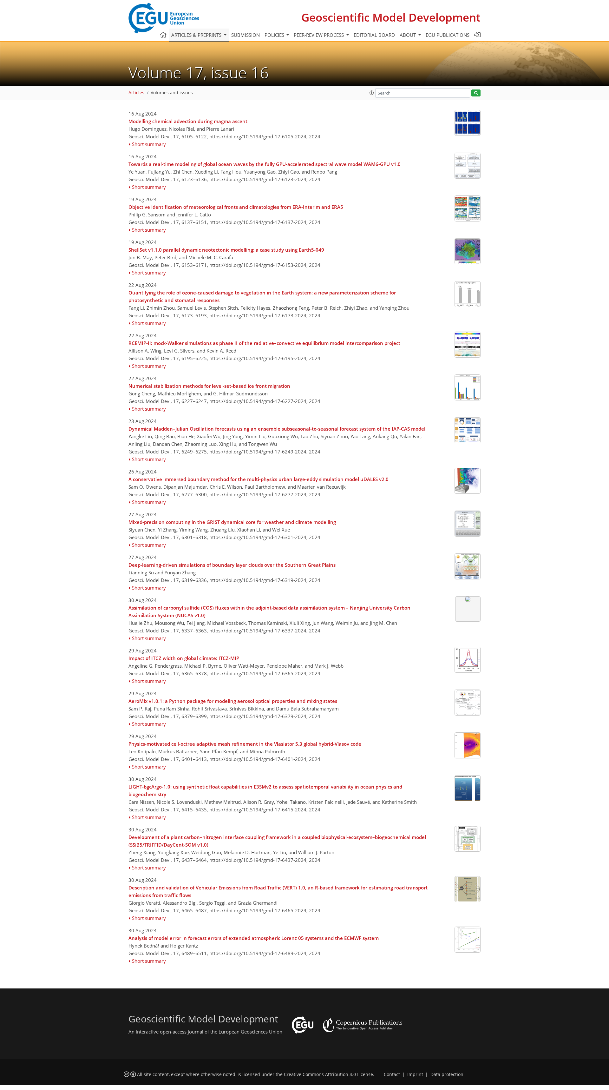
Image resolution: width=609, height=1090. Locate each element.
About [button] (408, 35)
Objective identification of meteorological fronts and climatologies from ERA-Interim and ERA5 (235, 207)
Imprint (415, 1074)
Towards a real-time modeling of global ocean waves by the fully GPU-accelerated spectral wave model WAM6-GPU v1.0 (264, 164)
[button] (372, 93)
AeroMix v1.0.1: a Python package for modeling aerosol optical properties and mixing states (232, 701)
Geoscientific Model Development (391, 17)
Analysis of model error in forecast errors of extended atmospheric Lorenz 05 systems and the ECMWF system (253, 938)
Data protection (446, 1074)
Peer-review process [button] (319, 35)
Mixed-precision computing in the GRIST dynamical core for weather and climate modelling (232, 522)
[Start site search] (476, 93)
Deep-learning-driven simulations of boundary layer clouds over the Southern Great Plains (232, 565)
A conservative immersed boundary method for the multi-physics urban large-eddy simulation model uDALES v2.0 (258, 479)
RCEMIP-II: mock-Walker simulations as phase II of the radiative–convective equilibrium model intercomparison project (264, 343)
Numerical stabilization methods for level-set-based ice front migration (209, 386)
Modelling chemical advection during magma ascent (187, 121)
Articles (136, 93)
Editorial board (374, 35)
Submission (245, 35)
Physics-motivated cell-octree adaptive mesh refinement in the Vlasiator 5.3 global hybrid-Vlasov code (244, 744)
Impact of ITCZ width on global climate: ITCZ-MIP (183, 658)
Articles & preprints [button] (197, 35)
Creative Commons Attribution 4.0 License (328, 1074)
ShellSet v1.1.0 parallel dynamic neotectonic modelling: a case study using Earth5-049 (226, 250)
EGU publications (447, 35)
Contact (392, 1074)
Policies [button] (275, 35)
